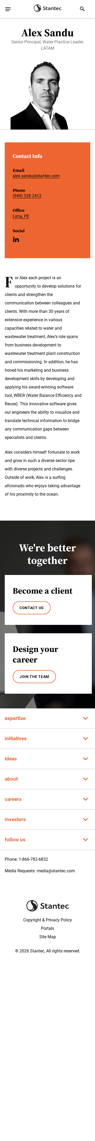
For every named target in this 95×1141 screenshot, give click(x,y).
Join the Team (34, 677)
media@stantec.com (56, 870)
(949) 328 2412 (27, 195)
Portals (47, 928)
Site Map (47, 936)
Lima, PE (21, 216)
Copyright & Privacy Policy (47, 919)
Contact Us (32, 608)
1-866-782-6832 (33, 859)
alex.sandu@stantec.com (36, 175)
